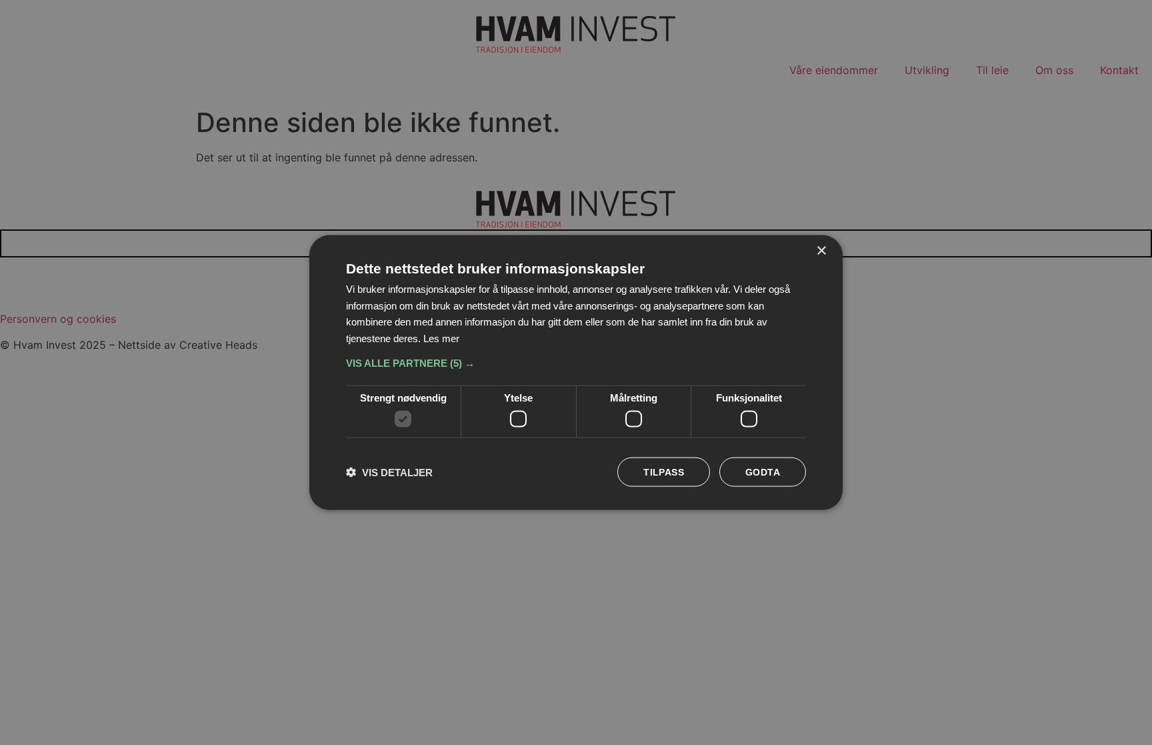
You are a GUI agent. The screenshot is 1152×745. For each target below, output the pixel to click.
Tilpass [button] (663, 472)
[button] (576, 363)
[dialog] (576, 372)
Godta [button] (762, 472)
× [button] (821, 250)
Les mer (441, 338)
